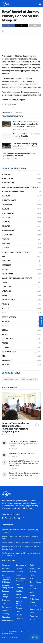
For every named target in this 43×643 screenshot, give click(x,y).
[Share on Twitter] (21, 25)
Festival (5, 248)
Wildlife (5, 365)
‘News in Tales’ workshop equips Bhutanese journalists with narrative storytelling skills (15, 427)
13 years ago (9, 159)
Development (8, 213)
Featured (6, 243)
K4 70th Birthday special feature (17, 278)
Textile (5, 343)
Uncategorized (9, 352)
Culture (5, 209)
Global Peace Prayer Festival (15, 252)
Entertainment (8, 230)
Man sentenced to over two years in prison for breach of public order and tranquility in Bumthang (27, 124)
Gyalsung (6, 261)
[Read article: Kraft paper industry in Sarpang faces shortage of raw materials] (6, 146)
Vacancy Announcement (29, 379)
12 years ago (18, 139)
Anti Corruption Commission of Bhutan (20, 187)
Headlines (6, 265)
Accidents (6, 174)
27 (26, 139)
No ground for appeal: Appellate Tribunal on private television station (20, 154)
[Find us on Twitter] (6, 518)
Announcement (8, 183)
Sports (5, 334)
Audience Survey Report (13, 191)
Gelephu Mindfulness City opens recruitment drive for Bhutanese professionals (24, 474)
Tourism (5, 347)
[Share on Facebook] (8, 25)
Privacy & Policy (7, 633)
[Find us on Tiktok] (23, 518)
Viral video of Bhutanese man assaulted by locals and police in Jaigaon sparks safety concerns (23, 443)
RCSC (4, 313)
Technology (7, 339)
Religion (6, 321)
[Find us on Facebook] (2, 518)
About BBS (23, 631)
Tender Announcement (10, 379)
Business (6, 196)
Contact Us (12, 631)
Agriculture (7, 178)
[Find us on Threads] (10, 518)
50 (17, 159)
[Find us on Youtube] (19, 518)
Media (4, 295)
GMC (4, 256)
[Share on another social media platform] (35, 25)
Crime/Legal (7, 204)
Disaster (6, 217)
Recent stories (9, 317)
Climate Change (9, 200)
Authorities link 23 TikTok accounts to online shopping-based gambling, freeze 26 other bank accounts (24, 463)
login (9, 112)
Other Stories (8, 300)
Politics (5, 308)
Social (5, 330)
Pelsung (5, 304)
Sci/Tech (5, 326)
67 (25, 149)
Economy (6, 222)
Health (5, 269)
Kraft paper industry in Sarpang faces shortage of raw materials (25, 144)
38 (25, 129)
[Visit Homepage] (5, 3)
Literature (7, 287)
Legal (4, 282)
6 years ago (18, 129)
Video (4, 356)
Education (6, 226)
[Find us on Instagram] (14, 518)
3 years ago (18, 149)
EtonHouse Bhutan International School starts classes (21, 542)
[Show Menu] (40, 3)
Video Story (7, 360)
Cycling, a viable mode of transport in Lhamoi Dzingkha (26, 135)
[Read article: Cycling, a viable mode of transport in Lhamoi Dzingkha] (6, 136)
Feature (5, 239)
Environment (8, 235)
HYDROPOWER (7, 274)
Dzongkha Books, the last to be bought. (22, 453)
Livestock (6, 291)
